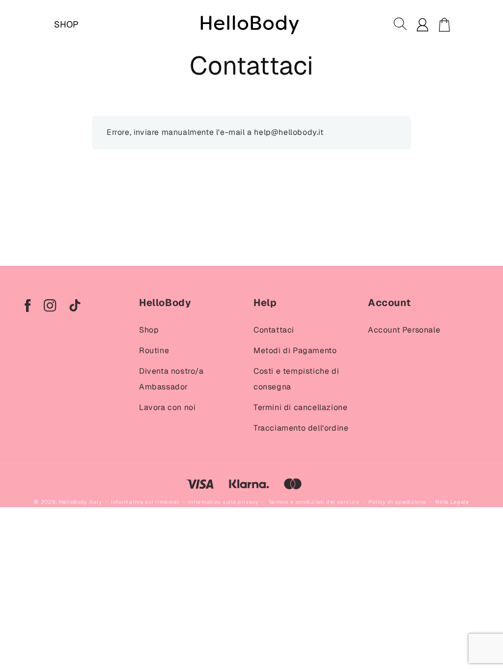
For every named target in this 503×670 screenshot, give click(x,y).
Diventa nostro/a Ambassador (171, 379)
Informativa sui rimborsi (145, 501)
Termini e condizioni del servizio (314, 501)
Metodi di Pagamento (294, 350)
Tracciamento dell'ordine (300, 428)
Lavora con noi (167, 407)
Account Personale (404, 330)
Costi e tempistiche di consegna (296, 379)
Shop (149, 330)
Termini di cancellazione (300, 407)
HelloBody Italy (80, 501)
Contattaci (273, 330)
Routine (154, 350)
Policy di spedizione (397, 501)
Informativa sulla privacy (223, 501)
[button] (401, 24)
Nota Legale (452, 501)
